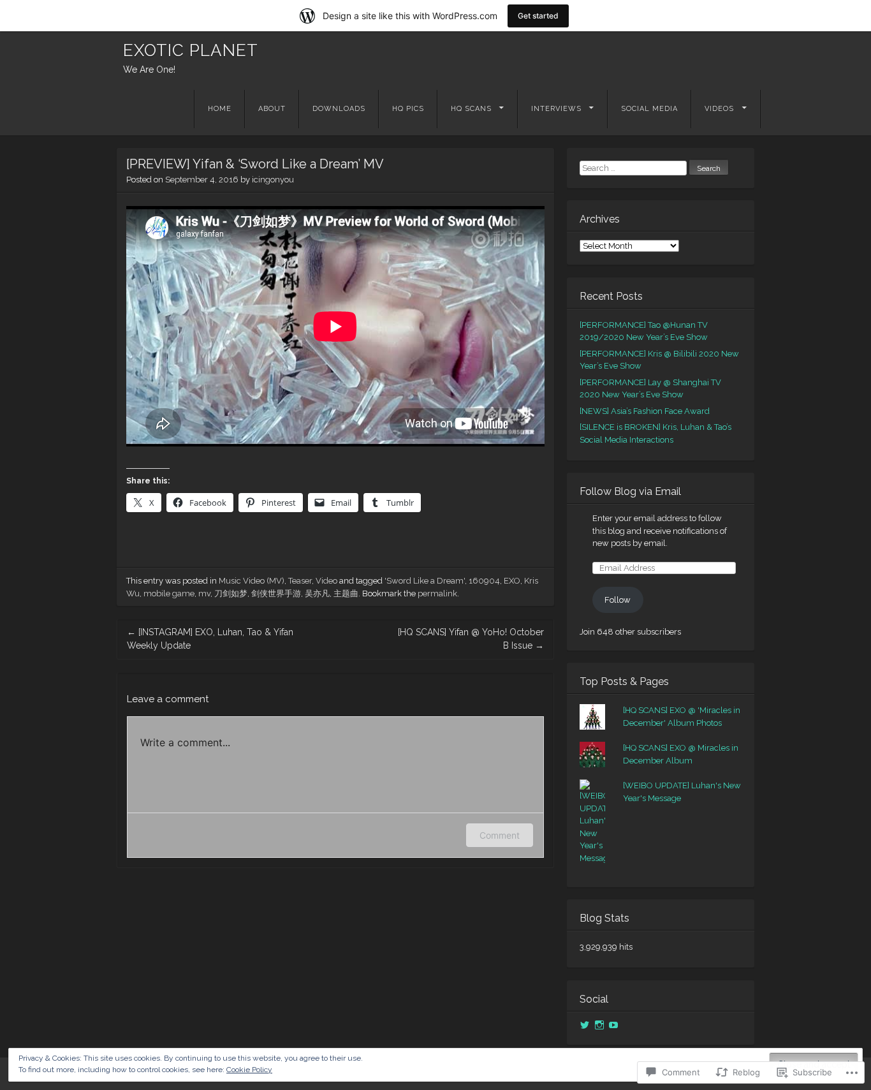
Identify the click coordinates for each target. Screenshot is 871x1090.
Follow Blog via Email (630, 491)
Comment (499, 835)
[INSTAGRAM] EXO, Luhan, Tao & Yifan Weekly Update (210, 639)
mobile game (168, 593)
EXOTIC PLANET (190, 50)
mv (204, 593)
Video (326, 581)
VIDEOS (719, 109)
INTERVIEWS (556, 109)
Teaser (300, 581)
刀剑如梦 (230, 593)
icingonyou (273, 179)
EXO (512, 581)
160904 (484, 581)
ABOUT (272, 109)
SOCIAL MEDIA (649, 109)
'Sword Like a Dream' (424, 581)
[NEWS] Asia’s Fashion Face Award (645, 411)
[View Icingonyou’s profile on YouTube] (613, 1025)
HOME (219, 109)
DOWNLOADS (338, 109)
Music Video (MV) (251, 581)
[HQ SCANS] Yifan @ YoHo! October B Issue (471, 639)
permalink (437, 593)
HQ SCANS (471, 109)
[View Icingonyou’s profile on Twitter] (585, 1025)
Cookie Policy (249, 1069)
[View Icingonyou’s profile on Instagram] (599, 1025)
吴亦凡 (317, 593)
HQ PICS (408, 109)
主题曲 (345, 593)
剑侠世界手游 (276, 593)
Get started (538, 15)
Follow (617, 600)
